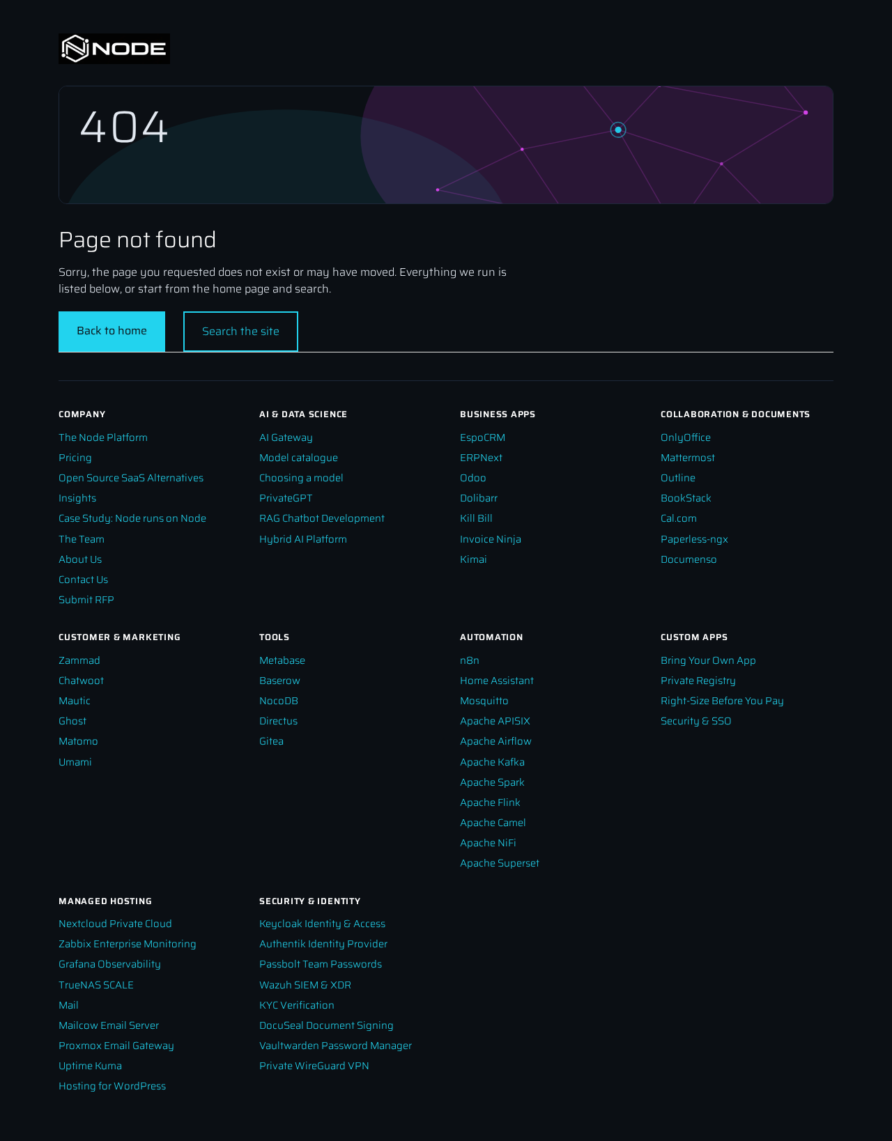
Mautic (75, 700)
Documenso (689, 559)
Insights (77, 498)
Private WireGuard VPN (314, 1065)
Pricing (75, 457)
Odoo (473, 477)
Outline (678, 477)
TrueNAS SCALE (96, 985)
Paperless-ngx (694, 539)
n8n (469, 660)
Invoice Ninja (490, 539)
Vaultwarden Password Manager (335, 1045)
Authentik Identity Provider (323, 944)
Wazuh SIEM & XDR (305, 985)
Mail (69, 1005)
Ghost (72, 721)
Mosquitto (484, 700)
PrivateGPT (286, 498)
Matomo (78, 741)
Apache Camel (493, 822)
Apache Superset (499, 863)
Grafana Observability (110, 964)
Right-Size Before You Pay (722, 700)
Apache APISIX (495, 721)
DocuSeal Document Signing (326, 1025)
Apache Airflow (496, 741)
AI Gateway (286, 437)
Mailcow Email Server (109, 1025)
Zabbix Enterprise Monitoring (128, 944)
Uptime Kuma (90, 1065)
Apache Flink (490, 802)
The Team (82, 539)
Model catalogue (298, 457)
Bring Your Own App (708, 660)
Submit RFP (86, 599)
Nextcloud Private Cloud (115, 923)
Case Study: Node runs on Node (132, 518)
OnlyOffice (686, 437)
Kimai (473, 559)
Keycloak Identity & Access (322, 923)
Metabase (282, 660)
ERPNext (481, 457)
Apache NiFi (488, 843)
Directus (278, 721)
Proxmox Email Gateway (116, 1045)
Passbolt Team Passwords (320, 964)
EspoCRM (482, 437)
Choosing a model (301, 477)
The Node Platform (103, 437)
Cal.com (679, 518)
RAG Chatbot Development (322, 518)
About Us (80, 559)
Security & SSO (696, 721)
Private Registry (698, 680)
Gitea (271, 741)
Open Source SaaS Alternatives (131, 477)
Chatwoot (81, 680)
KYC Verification (296, 1005)
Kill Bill (476, 518)
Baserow (279, 680)
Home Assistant (497, 680)
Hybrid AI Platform (303, 539)
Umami (75, 762)
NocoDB (278, 700)
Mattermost (688, 457)
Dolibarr (479, 498)
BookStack (686, 498)
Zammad (79, 660)
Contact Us (83, 579)
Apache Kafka (492, 762)
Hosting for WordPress (112, 1086)
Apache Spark (492, 782)
